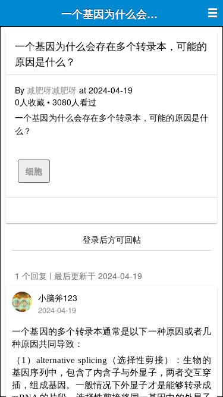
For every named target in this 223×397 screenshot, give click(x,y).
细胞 (34, 171)
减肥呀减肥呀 (52, 90)
